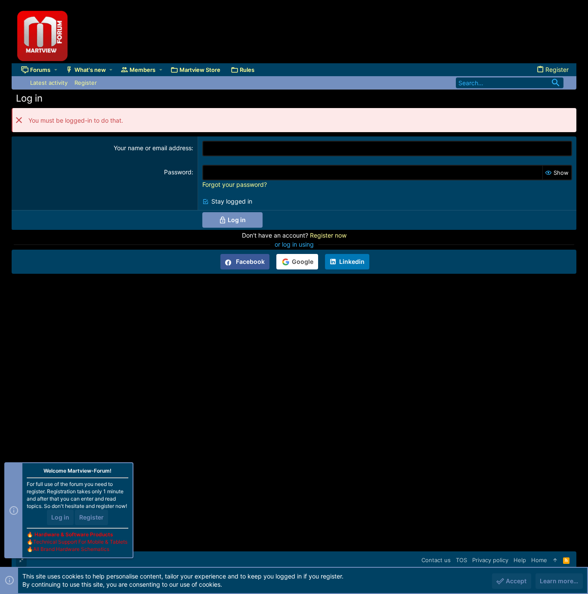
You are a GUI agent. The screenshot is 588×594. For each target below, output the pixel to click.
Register (91, 517)
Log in (60, 517)
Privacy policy (490, 560)
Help (520, 560)
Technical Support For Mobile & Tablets (80, 541)
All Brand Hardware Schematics (71, 549)
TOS (461, 560)
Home (539, 560)
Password (178, 172)
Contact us (436, 560)
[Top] (555, 560)
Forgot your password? (234, 184)
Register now (328, 235)
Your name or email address (153, 148)
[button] (55, 69)
